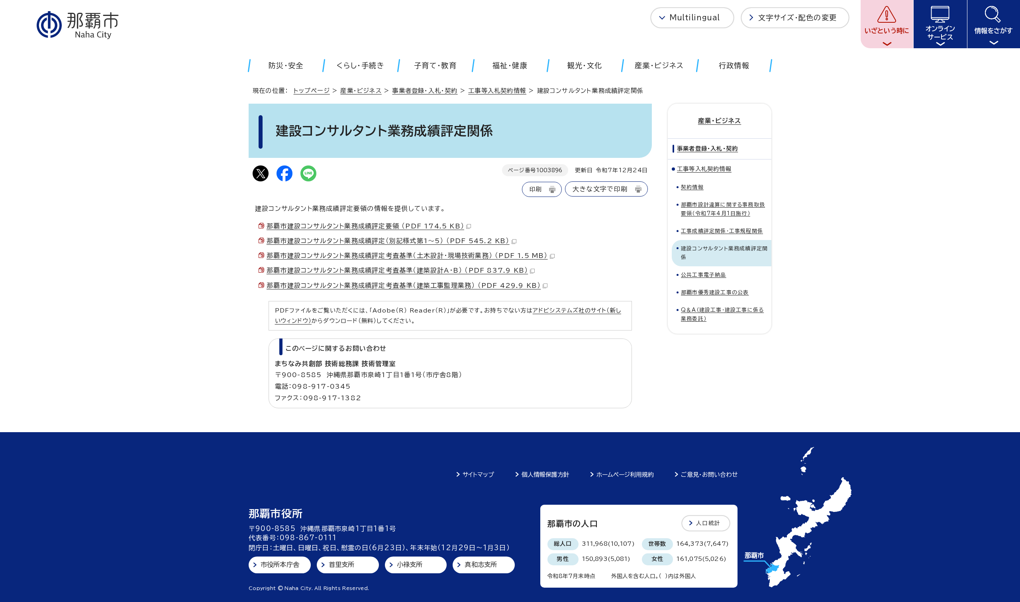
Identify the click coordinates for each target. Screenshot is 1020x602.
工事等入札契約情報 (497, 91)
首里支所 (342, 564)
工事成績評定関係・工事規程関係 (722, 231)
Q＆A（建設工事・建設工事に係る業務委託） (722, 314)
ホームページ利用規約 (625, 475)
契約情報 (692, 187)
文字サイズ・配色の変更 (797, 17)
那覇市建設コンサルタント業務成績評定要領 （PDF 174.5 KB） (365, 226)
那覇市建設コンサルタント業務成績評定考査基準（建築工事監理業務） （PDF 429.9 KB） (404, 285)
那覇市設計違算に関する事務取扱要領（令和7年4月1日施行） (723, 209)
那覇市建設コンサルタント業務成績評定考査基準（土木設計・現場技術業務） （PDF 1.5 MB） (407, 255)
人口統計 (708, 523)
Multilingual (694, 17)
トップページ (312, 91)
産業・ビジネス (360, 91)
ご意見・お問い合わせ (709, 475)
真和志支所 (481, 564)
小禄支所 (410, 564)
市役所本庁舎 (280, 564)
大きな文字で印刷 (600, 189)
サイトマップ (478, 475)
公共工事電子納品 (703, 274)
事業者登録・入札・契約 (424, 91)
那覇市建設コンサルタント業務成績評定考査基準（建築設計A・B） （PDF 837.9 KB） (397, 270)
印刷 (535, 189)
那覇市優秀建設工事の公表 (715, 292)
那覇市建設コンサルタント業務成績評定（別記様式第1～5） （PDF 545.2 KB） (388, 241)
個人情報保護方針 (545, 475)
